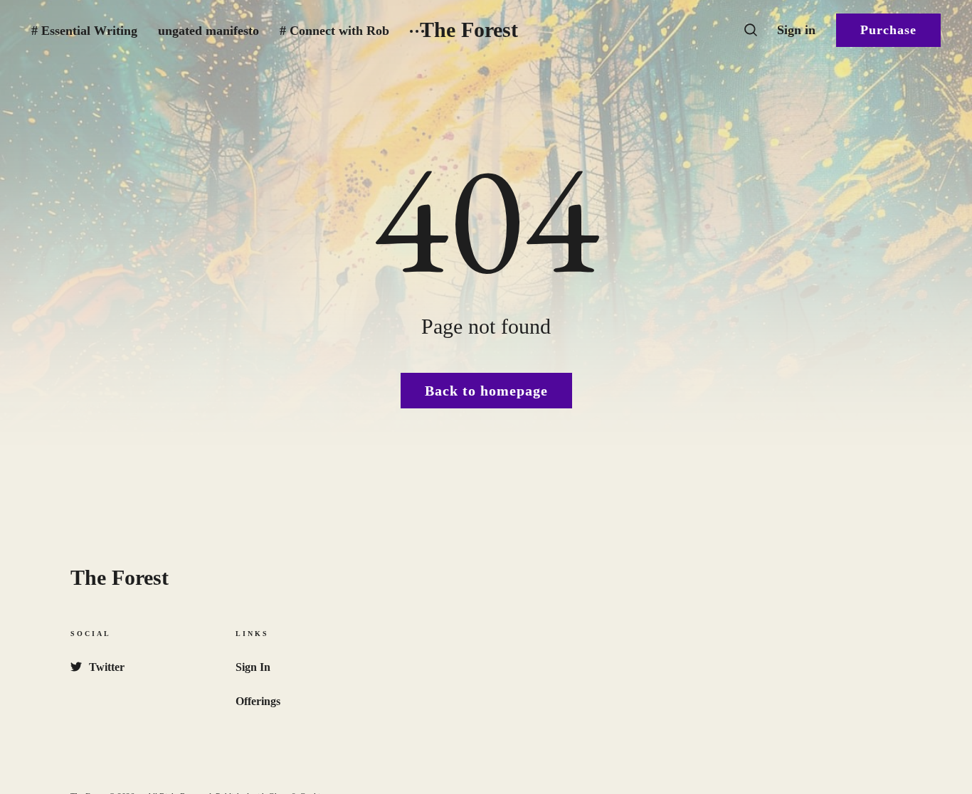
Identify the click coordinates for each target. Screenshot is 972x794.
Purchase (888, 30)
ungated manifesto (208, 30)
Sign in (796, 30)
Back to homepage (486, 390)
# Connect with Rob (334, 30)
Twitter (107, 667)
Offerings (258, 701)
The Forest (469, 30)
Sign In (253, 667)
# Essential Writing (84, 30)
